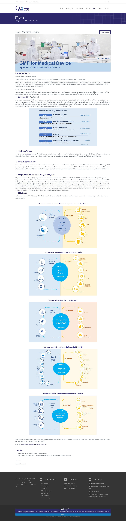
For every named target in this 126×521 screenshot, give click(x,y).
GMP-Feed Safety (45, 498)
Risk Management (69, 483)
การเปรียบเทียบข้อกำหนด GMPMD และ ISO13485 (34, 444)
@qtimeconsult (20, 1)
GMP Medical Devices (46, 491)
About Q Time (69, 8)
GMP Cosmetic (44, 493)
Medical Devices (45, 486)
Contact (106, 8)
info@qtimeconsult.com (33, 1)
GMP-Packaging (45, 495)
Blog (94, 8)
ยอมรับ (63, 514)
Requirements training (71, 486)
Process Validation (70, 488)
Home (61, 8)
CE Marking (44, 488)
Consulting (79, 8)
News (100, 8)
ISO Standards (44, 483)
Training (88, 8)
